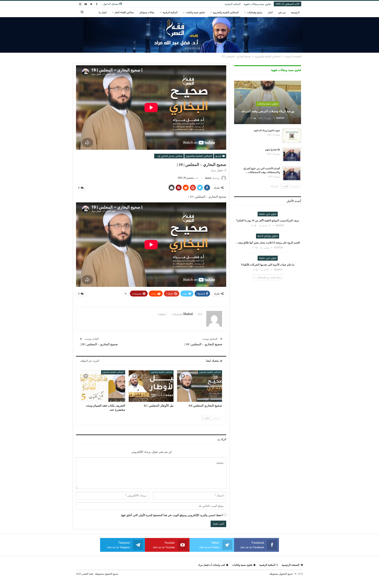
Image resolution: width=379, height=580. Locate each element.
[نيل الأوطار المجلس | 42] (151, 386)
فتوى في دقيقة (267, 214)
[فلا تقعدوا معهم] (291, 155)
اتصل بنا (102, 12)
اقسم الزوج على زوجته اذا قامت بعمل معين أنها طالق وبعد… (267, 242)
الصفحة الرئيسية (290, 564)
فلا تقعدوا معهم (272, 149)
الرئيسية (295, 12)
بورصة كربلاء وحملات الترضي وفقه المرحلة (268, 111)
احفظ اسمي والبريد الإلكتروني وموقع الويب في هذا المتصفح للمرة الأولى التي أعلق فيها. (172, 515)
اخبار (270, 12)
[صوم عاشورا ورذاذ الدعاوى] (291, 135)
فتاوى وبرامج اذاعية (267, 236)
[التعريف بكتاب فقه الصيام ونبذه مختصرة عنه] (102, 386)
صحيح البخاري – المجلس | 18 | (203, 344)
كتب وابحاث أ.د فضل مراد (211, 564)
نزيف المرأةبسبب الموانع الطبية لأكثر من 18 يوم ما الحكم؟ (267, 220)
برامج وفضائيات (254, 12)
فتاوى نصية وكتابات (195, 12)
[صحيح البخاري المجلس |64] (199, 386)
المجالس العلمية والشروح (226, 12)
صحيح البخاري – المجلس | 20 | (99, 344)
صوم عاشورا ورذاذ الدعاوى (267, 130)
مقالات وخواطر (146, 12)
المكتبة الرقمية (233, 4)
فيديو (218, 156)
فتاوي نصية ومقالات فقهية (257, 4)
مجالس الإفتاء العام (124, 12)
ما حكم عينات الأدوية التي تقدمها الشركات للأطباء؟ (268, 264)
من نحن (282, 12)
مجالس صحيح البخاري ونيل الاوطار (168, 156)
